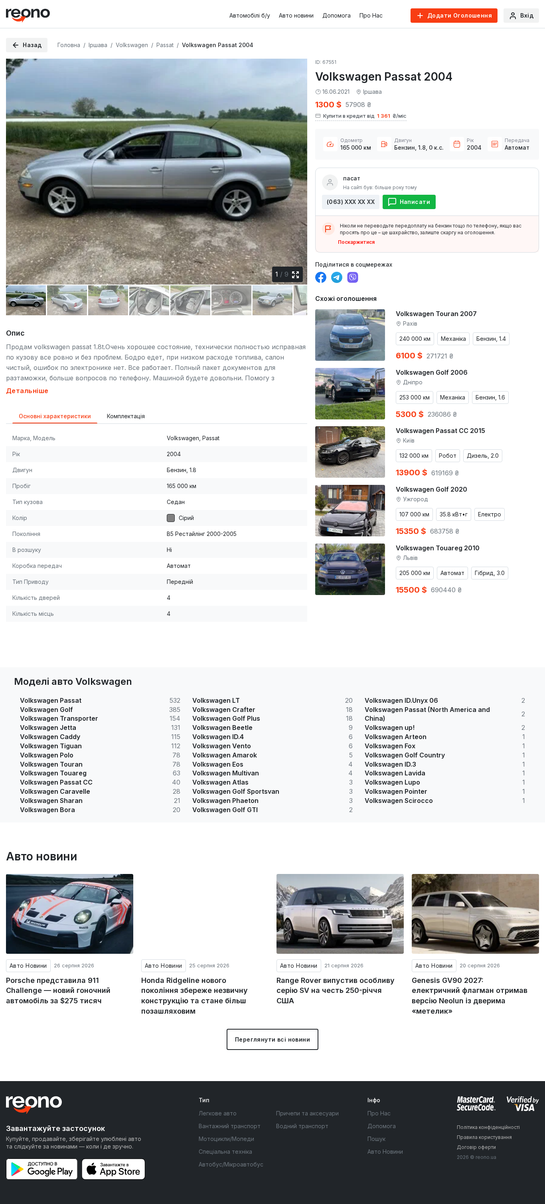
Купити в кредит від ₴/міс (365, 116)
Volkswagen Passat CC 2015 (440, 431)
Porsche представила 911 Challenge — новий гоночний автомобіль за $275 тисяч (58, 990)
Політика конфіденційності (488, 1127)
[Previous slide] (18, 166)
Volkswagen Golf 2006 (432, 372)
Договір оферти (476, 1147)
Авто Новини (28, 965)
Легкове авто (218, 1113)
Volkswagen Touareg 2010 (438, 548)
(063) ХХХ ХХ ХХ (351, 201)
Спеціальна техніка (225, 1151)
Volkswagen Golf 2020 (431, 489)
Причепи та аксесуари (307, 1113)
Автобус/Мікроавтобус (231, 1164)
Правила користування (484, 1137)
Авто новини (296, 15)
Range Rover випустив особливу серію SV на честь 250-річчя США (335, 990)
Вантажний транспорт (230, 1126)
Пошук (376, 1138)
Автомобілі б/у (249, 15)
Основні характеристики (55, 416)
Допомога (336, 15)
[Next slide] (294, 166)
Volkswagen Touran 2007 (436, 314)
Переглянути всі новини (272, 1039)
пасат (351, 178)
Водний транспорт (302, 1126)
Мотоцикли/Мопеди (226, 1138)
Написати (415, 201)
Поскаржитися (356, 242)
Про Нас (371, 15)
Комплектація (126, 416)
